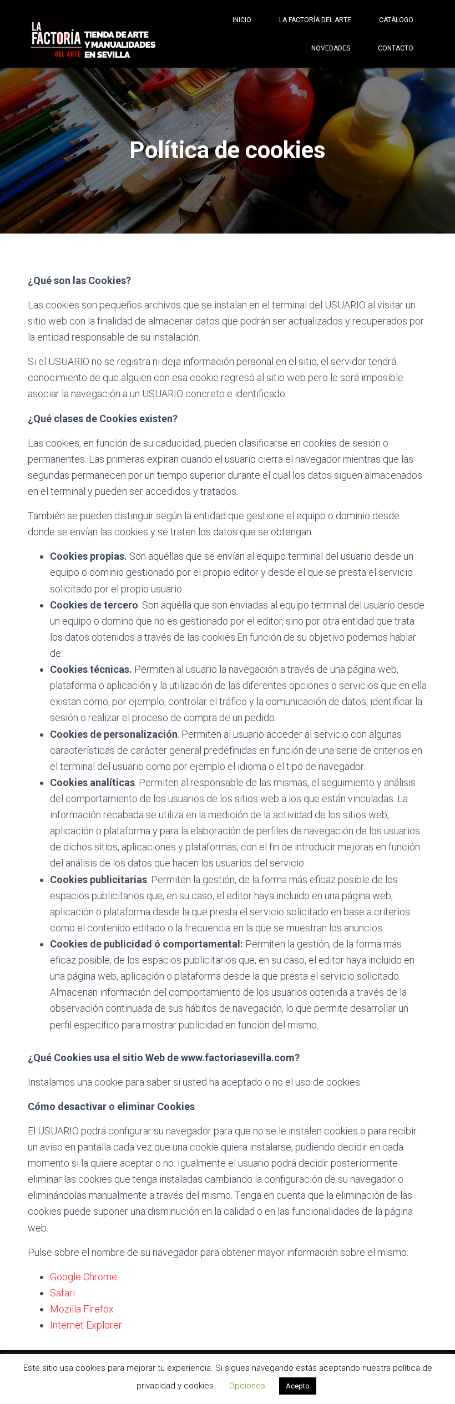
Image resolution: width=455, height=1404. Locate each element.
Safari (62, 1293)
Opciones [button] (247, 1386)
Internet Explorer (86, 1325)
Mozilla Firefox (82, 1309)
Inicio (241, 20)
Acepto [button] (298, 1386)
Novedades (330, 48)
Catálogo (396, 20)
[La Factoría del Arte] (92, 34)
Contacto (395, 48)
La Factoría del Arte (315, 20)
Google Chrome (83, 1277)
